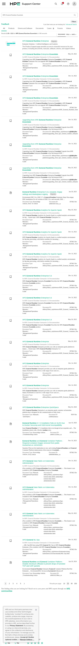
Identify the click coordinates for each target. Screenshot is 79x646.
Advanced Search (71, 24)
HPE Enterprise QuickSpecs (37, 424)
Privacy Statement (16, 625)
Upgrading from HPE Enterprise (42, 123)
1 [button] (5, 601)
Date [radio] (73, 34)
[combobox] (39, 15)
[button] (36, 609)
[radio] (70, 34)
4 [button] (16, 601)
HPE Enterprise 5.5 (34, 309)
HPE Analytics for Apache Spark (39, 217)
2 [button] (9, 601)
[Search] (56, 4)
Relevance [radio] (63, 34)
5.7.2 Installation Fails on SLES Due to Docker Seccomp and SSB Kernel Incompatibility (41, 441)
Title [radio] (68, 34)
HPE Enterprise (33, 41)
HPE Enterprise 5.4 (34, 332)
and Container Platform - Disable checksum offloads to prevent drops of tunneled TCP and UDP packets (43, 580)
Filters (74, 22)
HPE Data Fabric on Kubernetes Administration (41, 480)
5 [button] (20, 601)
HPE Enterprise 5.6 (34, 286)
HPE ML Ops (29, 555)
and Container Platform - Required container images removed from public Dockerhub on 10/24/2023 (42, 461)
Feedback (5, 24)
